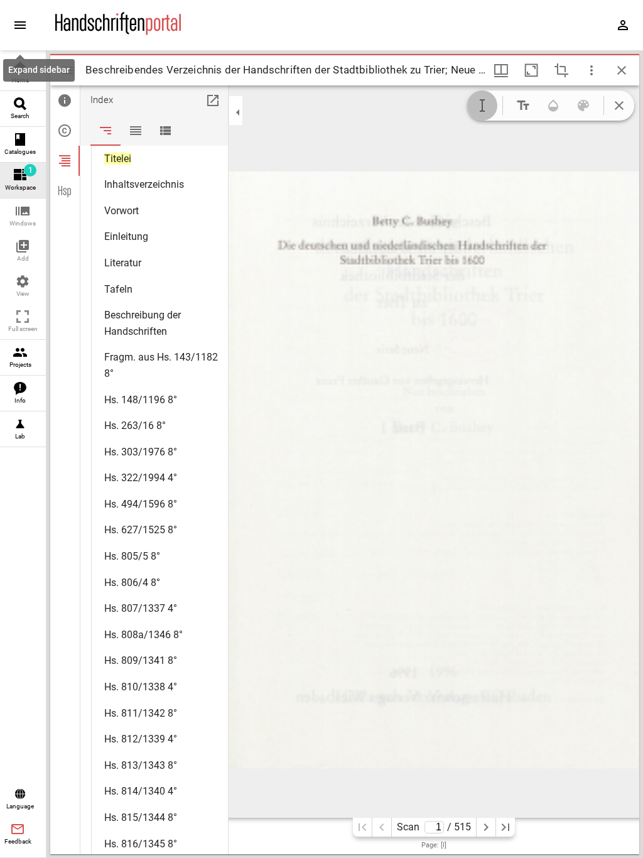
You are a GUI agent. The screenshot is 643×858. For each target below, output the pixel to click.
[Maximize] (531, 70)
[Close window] (622, 70)
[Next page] (486, 827)
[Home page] (118, 32)
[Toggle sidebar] (68, 70)
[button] (23, 216)
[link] (23, 73)
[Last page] (505, 827)
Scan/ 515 (433, 827)
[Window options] (591, 70)
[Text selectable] (482, 105)
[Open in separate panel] (213, 100)
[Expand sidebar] (20, 25)
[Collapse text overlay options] (619, 105)
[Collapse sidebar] (238, 112)
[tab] (65, 100)
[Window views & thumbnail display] (501, 70)
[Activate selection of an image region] (561, 70)
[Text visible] (523, 105)
